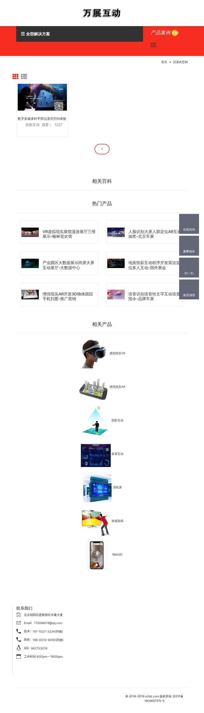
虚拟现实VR (117, 353)
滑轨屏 (117, 487)
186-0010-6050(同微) (48, 640)
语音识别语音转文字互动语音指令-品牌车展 (154, 296)
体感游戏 (117, 521)
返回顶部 (189, 295)
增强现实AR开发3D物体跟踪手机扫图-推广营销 (68, 296)
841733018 (39, 648)
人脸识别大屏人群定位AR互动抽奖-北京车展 (154, 234)
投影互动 (117, 420)
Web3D (117, 554)
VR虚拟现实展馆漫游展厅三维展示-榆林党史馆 (69, 234)
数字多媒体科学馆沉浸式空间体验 (42, 118)
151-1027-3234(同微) (48, 631)
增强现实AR (117, 387)
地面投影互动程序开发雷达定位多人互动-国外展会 (154, 265)
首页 (164, 62)
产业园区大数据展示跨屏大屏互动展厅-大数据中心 (68, 265)
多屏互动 (117, 454)
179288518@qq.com (48, 623)
